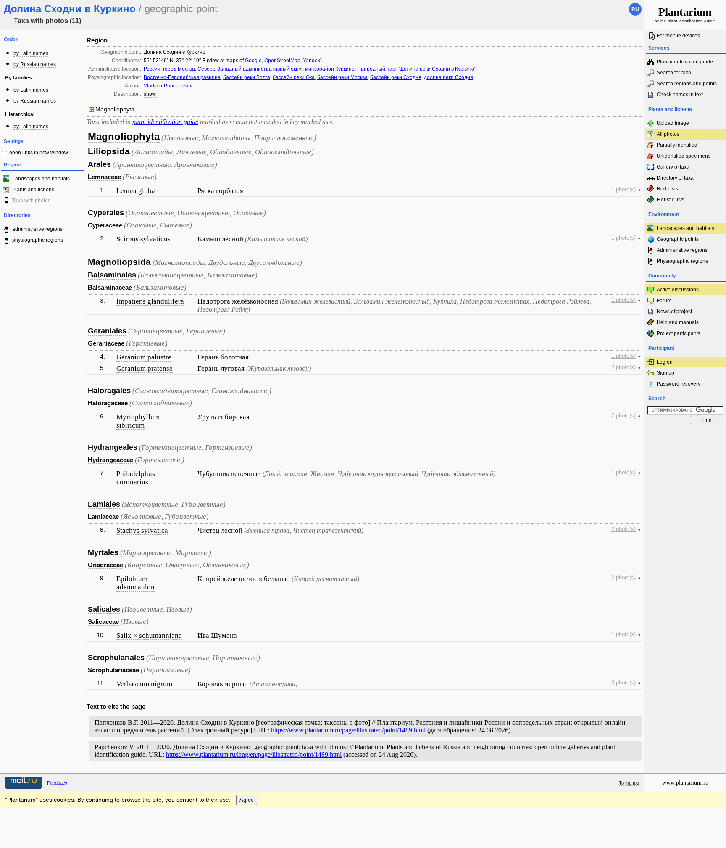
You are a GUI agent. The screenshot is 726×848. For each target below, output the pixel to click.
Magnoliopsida (119, 262)
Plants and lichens (33, 190)
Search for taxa (674, 73)
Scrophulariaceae (113, 670)
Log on (665, 362)
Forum (664, 301)
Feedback (57, 782)
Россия (152, 69)
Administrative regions (682, 250)
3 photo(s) (623, 683)
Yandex (311, 60)
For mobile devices (678, 36)
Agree (246, 800)
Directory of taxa (675, 178)
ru (635, 9)
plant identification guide (165, 121)
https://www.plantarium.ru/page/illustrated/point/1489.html (348, 730)
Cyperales (106, 213)
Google (253, 60)
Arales (99, 164)
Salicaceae (103, 621)
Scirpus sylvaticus (143, 239)
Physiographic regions (682, 261)
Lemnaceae (104, 176)
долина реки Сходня (448, 77)
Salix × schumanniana (149, 635)
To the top (629, 782)
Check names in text (680, 95)
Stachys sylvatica (142, 530)
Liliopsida (109, 151)
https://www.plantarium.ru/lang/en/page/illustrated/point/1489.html (254, 754)
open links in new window (38, 153)
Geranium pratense (144, 368)
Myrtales (103, 552)
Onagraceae (105, 564)
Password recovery (678, 384)
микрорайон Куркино (330, 69)
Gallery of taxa (673, 167)
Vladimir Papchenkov (168, 86)
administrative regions (37, 229)
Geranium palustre (143, 357)
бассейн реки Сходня (395, 77)
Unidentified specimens (683, 156)
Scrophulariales (116, 657)
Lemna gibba (135, 191)
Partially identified (677, 145)
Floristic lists (670, 200)
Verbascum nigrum (144, 684)
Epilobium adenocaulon (135, 583)
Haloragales (109, 390)
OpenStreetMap (282, 60)
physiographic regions (37, 240)
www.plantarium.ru (685, 782)
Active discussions (678, 290)
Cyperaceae (105, 225)
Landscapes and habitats (41, 179)
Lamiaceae (103, 516)
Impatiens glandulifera (150, 301)
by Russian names (34, 64)
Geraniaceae (106, 343)
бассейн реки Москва (342, 77)
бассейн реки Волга (246, 77)
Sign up (665, 373)
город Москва (179, 69)
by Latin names (30, 53)
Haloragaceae (108, 403)
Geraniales (107, 331)
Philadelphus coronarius (135, 478)
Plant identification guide (685, 62)
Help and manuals (678, 322)
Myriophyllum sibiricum (138, 421)
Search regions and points (687, 84)
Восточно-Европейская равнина (182, 77)
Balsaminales (112, 275)
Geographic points (678, 239)
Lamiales (104, 504)
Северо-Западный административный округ (249, 69)
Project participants (678, 333)
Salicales (104, 609)
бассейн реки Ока (294, 77)
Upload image (673, 123)
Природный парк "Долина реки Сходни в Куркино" (416, 69)
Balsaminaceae (110, 287)
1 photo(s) (623, 190)
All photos (668, 134)
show (150, 94)
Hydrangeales (112, 447)
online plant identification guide (685, 14)
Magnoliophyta (114, 109)
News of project (674, 311)
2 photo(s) (623, 367)
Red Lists (667, 189)
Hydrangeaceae (110, 459)
